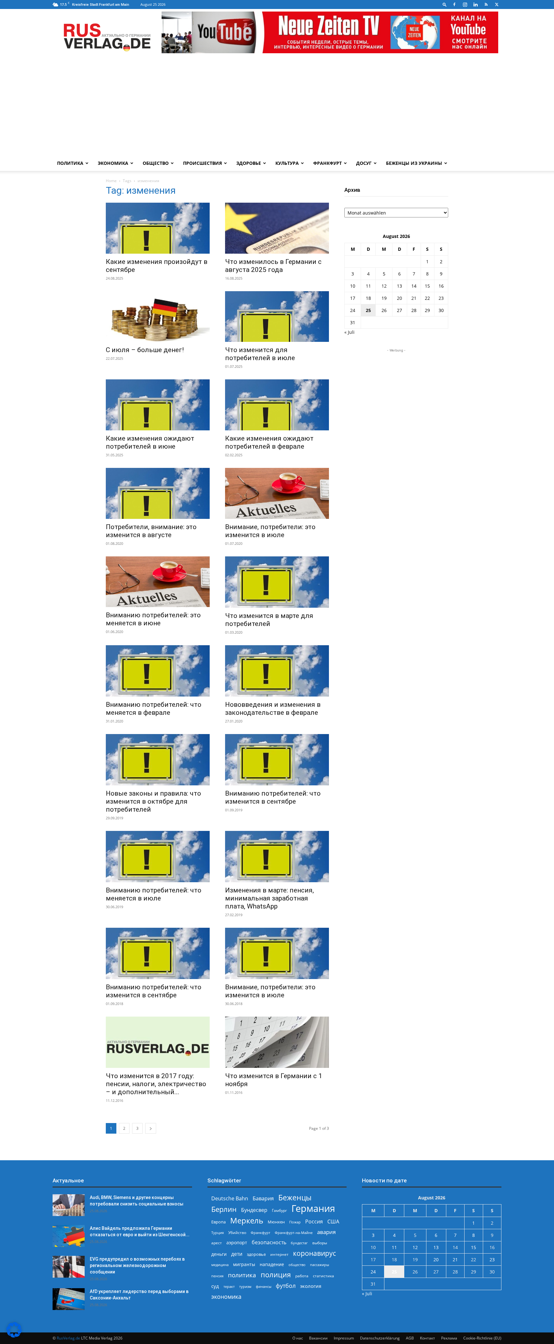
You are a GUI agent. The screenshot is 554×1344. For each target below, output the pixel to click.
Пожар (295, 1222)
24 (352, 310)
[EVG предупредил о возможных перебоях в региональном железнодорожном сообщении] (69, 1267)
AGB (410, 1338)
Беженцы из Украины (414, 163)
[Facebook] (454, 4)
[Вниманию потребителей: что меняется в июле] (158, 856)
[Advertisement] (277, 107)
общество (297, 1264)
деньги (219, 1254)
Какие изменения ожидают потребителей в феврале (269, 442)
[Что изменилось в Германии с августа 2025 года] (277, 228)
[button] (444, 4)
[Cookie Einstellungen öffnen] (14, 1336)
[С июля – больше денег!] (158, 316)
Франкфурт (327, 163)
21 (413, 298)
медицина (220, 1264)
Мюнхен (276, 1222)
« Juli (349, 332)
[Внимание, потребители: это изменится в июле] (277, 493)
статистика (323, 1275)
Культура (287, 163)
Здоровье (248, 163)
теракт (229, 1286)
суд (215, 1286)
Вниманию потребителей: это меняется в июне (153, 619)
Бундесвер (254, 1210)
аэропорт (236, 1242)
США (333, 1221)
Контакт (427, 1338)
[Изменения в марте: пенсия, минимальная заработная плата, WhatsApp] (277, 856)
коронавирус (314, 1253)
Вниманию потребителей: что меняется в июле (153, 894)
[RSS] (486, 4)
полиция (276, 1274)
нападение (272, 1264)
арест (216, 1243)
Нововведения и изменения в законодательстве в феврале (273, 708)
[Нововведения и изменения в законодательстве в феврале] (277, 671)
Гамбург (279, 1210)
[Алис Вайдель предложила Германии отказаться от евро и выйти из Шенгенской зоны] (69, 1236)
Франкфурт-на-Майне (294, 1232)
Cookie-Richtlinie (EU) (482, 1338)
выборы (319, 1243)
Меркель (246, 1220)
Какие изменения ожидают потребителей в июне (150, 442)
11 (368, 286)
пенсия (217, 1275)
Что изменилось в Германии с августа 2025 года (273, 266)
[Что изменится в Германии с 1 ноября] (277, 1042)
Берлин (224, 1209)
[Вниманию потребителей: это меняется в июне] (158, 581)
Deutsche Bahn (229, 1198)
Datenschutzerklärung (380, 1338)
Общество (156, 163)
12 (384, 286)
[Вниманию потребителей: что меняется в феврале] (158, 671)
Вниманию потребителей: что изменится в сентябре (273, 797)
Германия (313, 1208)
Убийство (237, 1232)
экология (310, 1286)
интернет (279, 1254)
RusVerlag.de (68, 1338)
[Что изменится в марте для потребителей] (277, 582)
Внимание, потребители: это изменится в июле (270, 531)
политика (242, 1275)
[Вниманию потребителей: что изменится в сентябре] (277, 759)
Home (111, 180)
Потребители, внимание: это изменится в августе (151, 531)
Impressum (344, 1338)
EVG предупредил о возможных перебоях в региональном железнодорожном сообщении (137, 1265)
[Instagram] (465, 4)
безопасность (269, 1242)
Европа (218, 1222)
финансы (263, 1286)
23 (441, 298)
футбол (286, 1285)
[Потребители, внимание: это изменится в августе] (158, 493)
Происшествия (202, 163)
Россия (314, 1221)
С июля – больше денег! (145, 350)
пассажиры (319, 1264)
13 (399, 286)
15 (427, 286)
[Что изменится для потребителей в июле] (277, 316)
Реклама (449, 1338)
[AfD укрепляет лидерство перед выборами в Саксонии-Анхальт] (69, 1299)
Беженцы (295, 1197)
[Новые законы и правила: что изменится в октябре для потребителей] (158, 759)
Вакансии (318, 1338)
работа (301, 1276)
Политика (70, 163)
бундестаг (299, 1243)
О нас (297, 1338)
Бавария (263, 1198)
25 (368, 310)
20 (399, 298)
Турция (217, 1232)
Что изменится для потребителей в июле (260, 354)
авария (326, 1232)
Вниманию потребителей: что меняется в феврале (153, 708)
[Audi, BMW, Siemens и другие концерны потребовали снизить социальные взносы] (69, 1205)
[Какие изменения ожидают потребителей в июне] (158, 404)
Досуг (364, 163)
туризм (245, 1286)
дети (236, 1254)
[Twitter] (496, 4)
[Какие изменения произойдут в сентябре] (158, 228)
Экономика (113, 163)
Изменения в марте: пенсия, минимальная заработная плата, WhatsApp (269, 898)
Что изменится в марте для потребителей (269, 620)
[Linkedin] (475, 4)
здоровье (256, 1254)
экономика (226, 1296)
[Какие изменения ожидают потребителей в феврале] (277, 404)
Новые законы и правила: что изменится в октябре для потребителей (153, 801)
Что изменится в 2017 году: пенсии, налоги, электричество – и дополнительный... (156, 1084)
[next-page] (150, 1128)
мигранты (244, 1264)
